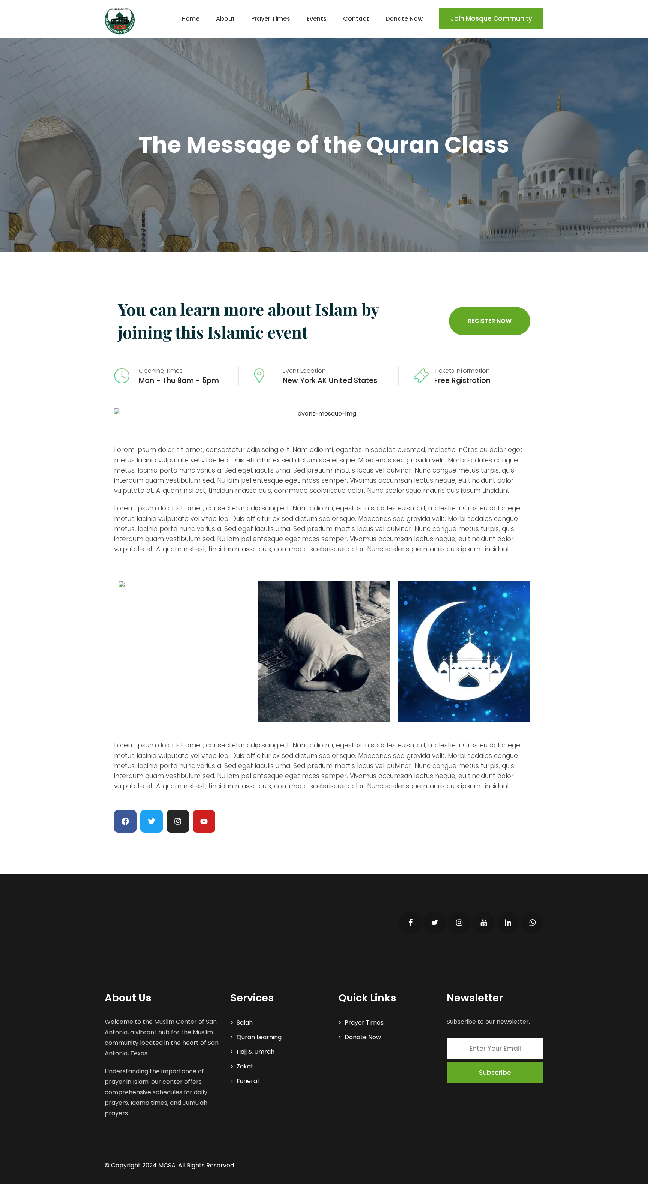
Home (191, 18)
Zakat (245, 1066)
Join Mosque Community (491, 18)
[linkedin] (507, 922)
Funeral (248, 1081)
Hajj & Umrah (255, 1051)
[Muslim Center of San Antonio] (120, 21)
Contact (356, 18)
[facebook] (410, 922)
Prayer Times (270, 18)
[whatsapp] (532, 922)
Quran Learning (259, 1037)
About (225, 18)
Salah (245, 1022)
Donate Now (404, 18)
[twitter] (434, 922)
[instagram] (459, 922)
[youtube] (483, 922)
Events (317, 18)
